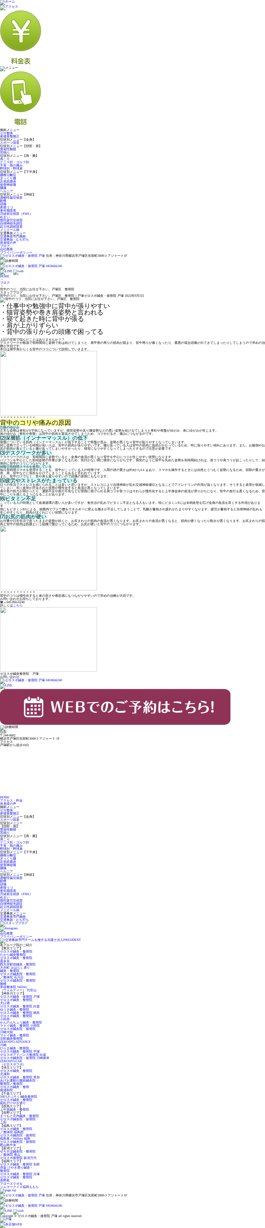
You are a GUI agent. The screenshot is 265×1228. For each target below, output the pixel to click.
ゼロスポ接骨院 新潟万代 (18, 1158)
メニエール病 (9, 230)
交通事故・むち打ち (14, 239)
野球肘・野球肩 (11, 168)
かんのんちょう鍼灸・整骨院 (21, 1022)
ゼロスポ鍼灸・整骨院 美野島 (16, 1178)
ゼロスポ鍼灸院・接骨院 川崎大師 (18, 1030)
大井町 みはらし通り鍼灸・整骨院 (15, 969)
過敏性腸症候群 (11, 197)
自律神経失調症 (11, 223)
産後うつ (6, 207)
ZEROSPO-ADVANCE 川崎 (15, 1043)
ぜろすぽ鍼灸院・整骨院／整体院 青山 (18, 1153)
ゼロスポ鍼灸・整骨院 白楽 (20, 1006)
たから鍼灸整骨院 (13, 954)
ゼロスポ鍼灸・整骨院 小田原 (16, 1017)
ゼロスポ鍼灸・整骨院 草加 (20, 1077)
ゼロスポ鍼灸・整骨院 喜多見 (16, 959)
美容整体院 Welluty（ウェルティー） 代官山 (18, 988)
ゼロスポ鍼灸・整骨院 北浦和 (16, 1072)
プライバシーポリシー (16, 252)
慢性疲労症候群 (11, 220)
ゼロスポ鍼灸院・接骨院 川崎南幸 (24, 1058)
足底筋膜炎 (8, 181)
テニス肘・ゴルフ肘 (14, 162)
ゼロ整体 (6, 133)
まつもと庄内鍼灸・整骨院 (19, 1116)
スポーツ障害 (9, 143)
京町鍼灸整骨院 (11, 1038)
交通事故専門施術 (13, 236)
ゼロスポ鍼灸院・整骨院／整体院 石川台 (18, 975)
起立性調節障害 (11, 226)
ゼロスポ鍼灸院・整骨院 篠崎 (18, 982)
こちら (18, 605)
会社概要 (6, 249)
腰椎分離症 (8, 175)
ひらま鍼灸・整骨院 (14, 1048)
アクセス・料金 (11, 800)
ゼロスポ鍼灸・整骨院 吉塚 (20, 1174)
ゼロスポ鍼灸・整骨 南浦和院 (14, 1088)
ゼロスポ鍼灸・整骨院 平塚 (20, 1051)
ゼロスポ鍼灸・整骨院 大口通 (16, 1001)
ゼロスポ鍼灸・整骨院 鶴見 (20, 1012)
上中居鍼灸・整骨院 (14, 1109)
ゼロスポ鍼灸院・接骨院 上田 (18, 1120)
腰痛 (3, 188)
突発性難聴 (8, 149)
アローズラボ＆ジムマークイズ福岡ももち (19, 1185)
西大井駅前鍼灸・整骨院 (18, 964)
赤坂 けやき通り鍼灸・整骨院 (16, 1169)
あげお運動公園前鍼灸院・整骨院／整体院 (19, 1082)
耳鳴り (5, 152)
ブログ (5, 246)
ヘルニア (6, 191)
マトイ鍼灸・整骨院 (14, 1035)
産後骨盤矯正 (9, 136)
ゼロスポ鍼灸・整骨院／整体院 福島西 (16, 1130)
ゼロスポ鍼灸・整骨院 (16, 951)
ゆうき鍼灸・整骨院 (14, 1009)
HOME (4, 276)
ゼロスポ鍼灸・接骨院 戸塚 (20, 996)
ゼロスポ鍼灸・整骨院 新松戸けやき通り (16, 1101)
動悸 (3, 201)
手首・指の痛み (11, 165)
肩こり (5, 159)
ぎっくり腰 (8, 178)
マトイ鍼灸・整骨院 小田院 (20, 1025)
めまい (5, 217)
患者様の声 (8, 243)
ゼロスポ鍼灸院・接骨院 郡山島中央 (18, 1143)
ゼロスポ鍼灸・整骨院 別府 (20, 1164)
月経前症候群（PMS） (16, 213)
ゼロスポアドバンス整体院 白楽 (23, 1054)
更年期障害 (8, 210)
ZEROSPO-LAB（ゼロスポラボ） (13, 1062)
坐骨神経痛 (8, 184)
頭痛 (3, 204)
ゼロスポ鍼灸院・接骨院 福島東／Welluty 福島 (18, 1136)
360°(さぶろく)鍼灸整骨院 (18, 1096)
